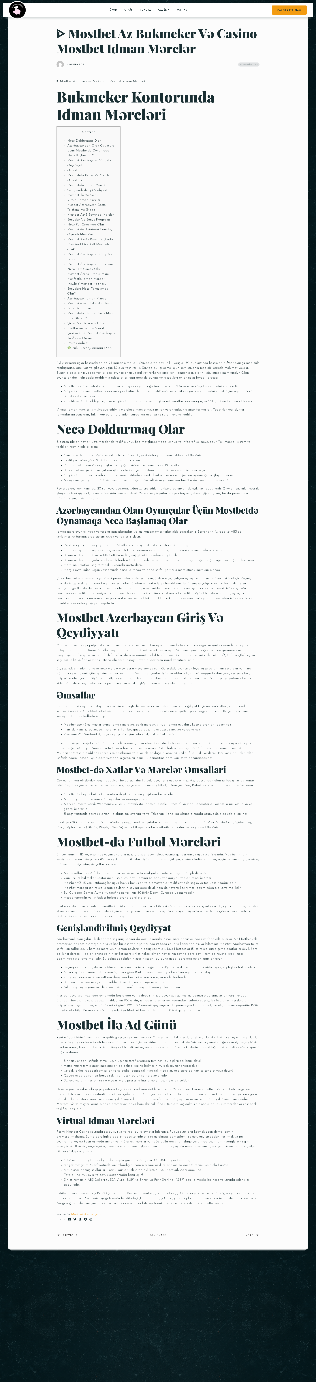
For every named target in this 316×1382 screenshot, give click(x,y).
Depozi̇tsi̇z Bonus (79, 308)
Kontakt (183, 10)
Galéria (163, 10)
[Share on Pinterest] (90, 1219)
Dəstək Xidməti (78, 343)
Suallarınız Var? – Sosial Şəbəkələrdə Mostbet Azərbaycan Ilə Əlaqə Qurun (92, 333)
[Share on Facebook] (69, 1219)
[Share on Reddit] (85, 1219)
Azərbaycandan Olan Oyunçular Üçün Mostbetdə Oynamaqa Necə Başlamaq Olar (91, 150)
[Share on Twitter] (74, 1219)
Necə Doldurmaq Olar (84, 141)
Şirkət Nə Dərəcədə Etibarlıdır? (90, 323)
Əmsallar (74, 170)
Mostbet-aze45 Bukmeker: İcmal (90, 303)
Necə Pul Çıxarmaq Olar (85, 224)
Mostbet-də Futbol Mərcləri (87, 185)
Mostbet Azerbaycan (86, 1214)
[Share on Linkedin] (80, 1219)
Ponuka (145, 10)
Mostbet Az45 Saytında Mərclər (90, 215)
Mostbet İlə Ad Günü (82, 195)
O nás (128, 10)
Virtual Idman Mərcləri (84, 200)
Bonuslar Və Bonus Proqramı (88, 219)
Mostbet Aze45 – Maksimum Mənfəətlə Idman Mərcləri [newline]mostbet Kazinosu (88, 279)
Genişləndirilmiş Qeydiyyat (87, 190)
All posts (158, 1235)
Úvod (113, 10)
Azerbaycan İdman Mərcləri (87, 298)
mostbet (178, 1042)
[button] (249, 1324)
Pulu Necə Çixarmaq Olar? (91, 348)
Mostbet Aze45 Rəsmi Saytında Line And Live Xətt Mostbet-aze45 (90, 244)
